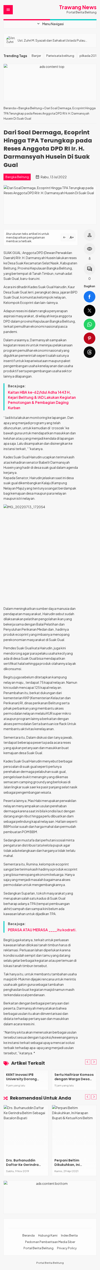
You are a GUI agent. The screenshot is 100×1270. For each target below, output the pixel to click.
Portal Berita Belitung (38, 1248)
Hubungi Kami (47, 1235)
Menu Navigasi (50, 23)
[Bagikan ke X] (89, 310)
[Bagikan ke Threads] (89, 352)
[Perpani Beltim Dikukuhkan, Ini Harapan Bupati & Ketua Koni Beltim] (74, 1130)
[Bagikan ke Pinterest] (89, 338)
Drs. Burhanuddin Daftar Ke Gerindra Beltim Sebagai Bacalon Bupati (22, 1167)
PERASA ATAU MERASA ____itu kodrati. (42, 930)
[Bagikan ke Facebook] (89, 296)
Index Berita (69, 1235)
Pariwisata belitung (60, 55)
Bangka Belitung (17, 177)
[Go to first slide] (94, 1061)
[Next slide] (94, 1096)
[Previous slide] (87, 1061)
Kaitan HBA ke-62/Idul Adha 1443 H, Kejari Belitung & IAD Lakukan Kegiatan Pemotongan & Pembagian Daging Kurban (42, 400)
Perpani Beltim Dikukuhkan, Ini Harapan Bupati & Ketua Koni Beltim (69, 1167)
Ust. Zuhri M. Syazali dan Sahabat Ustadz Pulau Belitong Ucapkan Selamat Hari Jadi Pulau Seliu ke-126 (54, 40)
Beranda (28, 1235)
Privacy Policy (67, 1248)
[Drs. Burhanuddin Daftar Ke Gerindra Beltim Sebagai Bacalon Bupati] (26, 1130)
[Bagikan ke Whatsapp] (89, 324)
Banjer (36, 55)
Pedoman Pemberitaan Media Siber (50, 1242)
